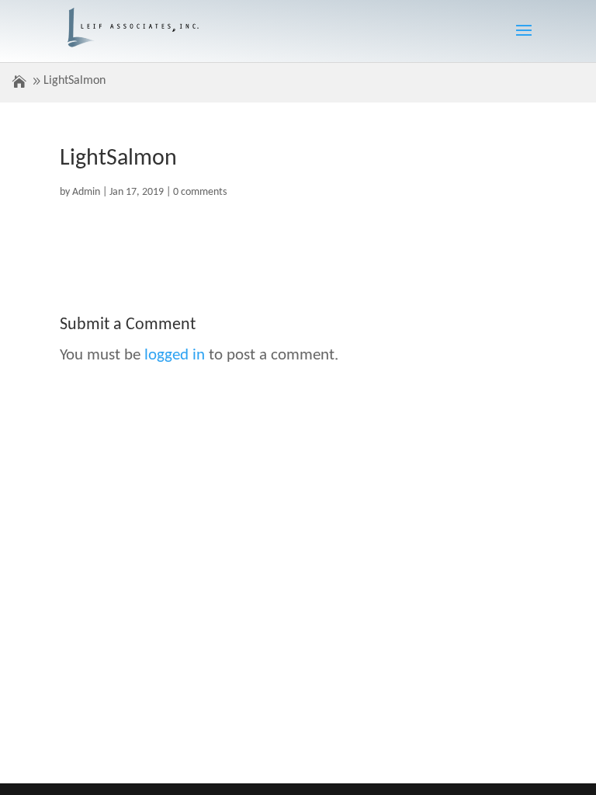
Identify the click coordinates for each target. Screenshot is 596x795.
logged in (174, 355)
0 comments (200, 192)
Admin (86, 192)
